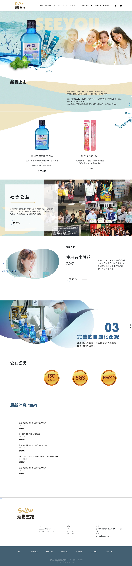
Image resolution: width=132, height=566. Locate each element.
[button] (115, 5)
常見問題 (94, 551)
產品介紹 (49, 551)
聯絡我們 (109, 551)
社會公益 (64, 551)
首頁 (18, 551)
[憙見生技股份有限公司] (19, 5)
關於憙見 (34, 551)
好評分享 (79, 551)
